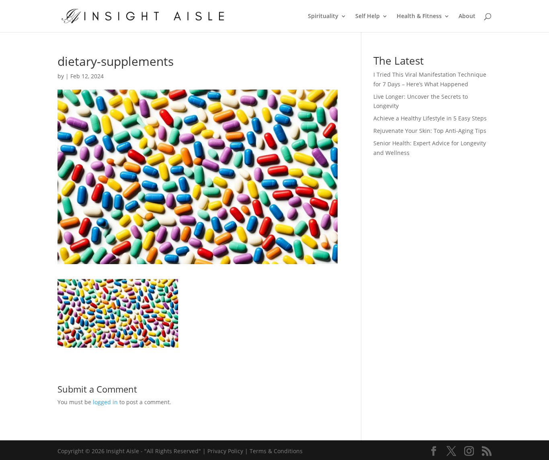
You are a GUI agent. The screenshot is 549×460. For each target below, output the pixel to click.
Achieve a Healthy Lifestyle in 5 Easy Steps (430, 118)
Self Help (367, 16)
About (467, 16)
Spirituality (323, 16)
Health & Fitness (419, 16)
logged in (105, 402)
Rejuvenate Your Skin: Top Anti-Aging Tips (429, 130)
